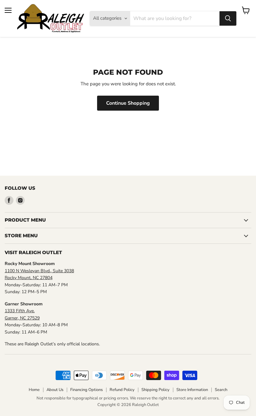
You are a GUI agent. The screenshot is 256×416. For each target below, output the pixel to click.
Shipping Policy (155, 390)
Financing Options (86, 390)
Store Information (192, 390)
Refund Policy (122, 390)
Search (221, 390)
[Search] (227, 18)
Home (34, 390)
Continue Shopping (128, 103)
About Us (55, 390)
